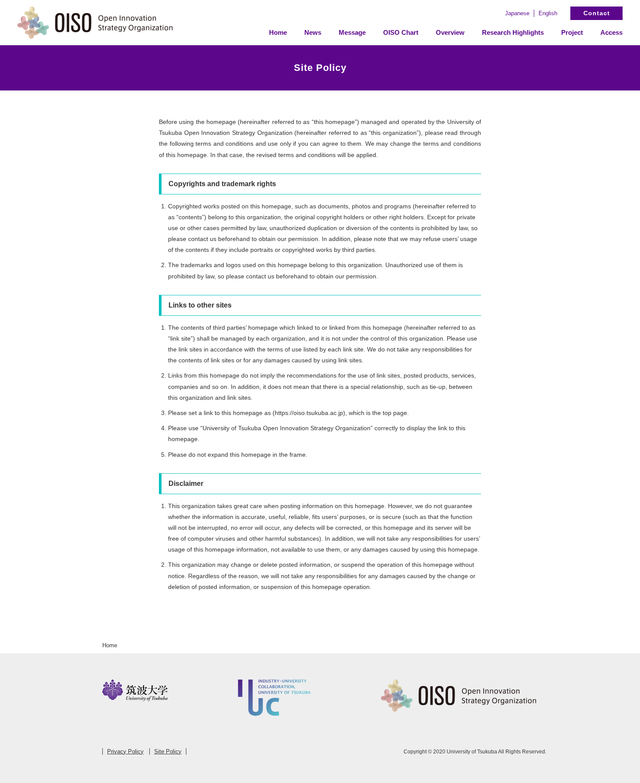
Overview (450, 32)
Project (572, 32)
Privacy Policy (125, 751)
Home (278, 32)
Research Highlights (513, 32)
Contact (596, 13)
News (312, 32)
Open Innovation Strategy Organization (95, 23)
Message (352, 32)
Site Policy (168, 751)
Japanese (517, 13)
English (548, 13)
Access (611, 32)
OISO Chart (400, 32)
